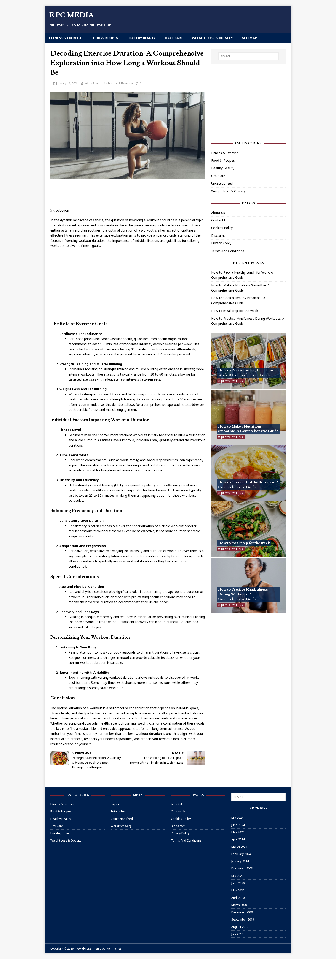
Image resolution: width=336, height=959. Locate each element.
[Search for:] (248, 56)
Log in (115, 804)
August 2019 (239, 927)
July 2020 (237, 876)
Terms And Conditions (227, 251)
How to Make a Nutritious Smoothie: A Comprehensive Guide (248, 428)
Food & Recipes (104, 38)
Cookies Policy (222, 228)
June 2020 (238, 883)
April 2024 (238, 839)
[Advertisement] (133, 193)
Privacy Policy (221, 243)
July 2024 (237, 817)
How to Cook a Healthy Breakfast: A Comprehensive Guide (248, 484)
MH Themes (114, 949)
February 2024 (241, 854)
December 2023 (242, 868)
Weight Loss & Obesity (212, 38)
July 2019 (237, 934)
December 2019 (242, 912)
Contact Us (219, 220)
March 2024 (239, 847)
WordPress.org (121, 826)
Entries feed (119, 811)
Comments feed (122, 819)
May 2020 (237, 890)
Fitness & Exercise (65, 38)
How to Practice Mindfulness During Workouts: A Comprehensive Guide (243, 594)
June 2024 (238, 825)
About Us (218, 212)
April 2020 (238, 898)
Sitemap (249, 38)
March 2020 (239, 905)
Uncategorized (222, 183)
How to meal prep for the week (234, 310)
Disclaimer (219, 235)
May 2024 (237, 832)
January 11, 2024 (67, 83)
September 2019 (242, 919)
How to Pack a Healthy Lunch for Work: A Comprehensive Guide (245, 372)
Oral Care (174, 38)
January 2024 (240, 861)
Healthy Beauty (141, 38)
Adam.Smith (92, 83)
